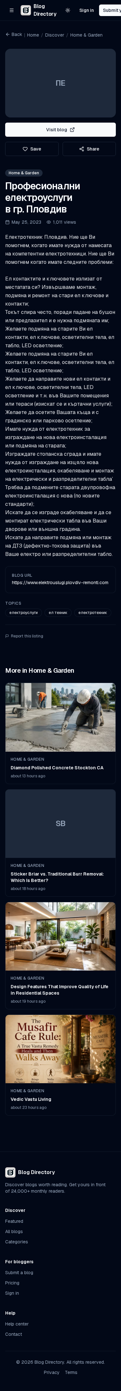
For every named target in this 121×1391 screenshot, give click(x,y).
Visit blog (56, 130)
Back (17, 34)
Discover (54, 35)
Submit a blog (19, 1272)
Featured (14, 1221)
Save (35, 149)
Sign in (86, 10)
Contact (13, 1334)
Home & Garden (86, 35)
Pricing (12, 1283)
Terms (71, 1372)
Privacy (52, 1372)
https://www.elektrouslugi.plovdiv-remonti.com (60, 582)
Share (93, 149)
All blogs (14, 1231)
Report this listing (27, 636)
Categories (16, 1242)
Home (33, 35)
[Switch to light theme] (67, 10)
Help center (17, 1324)
